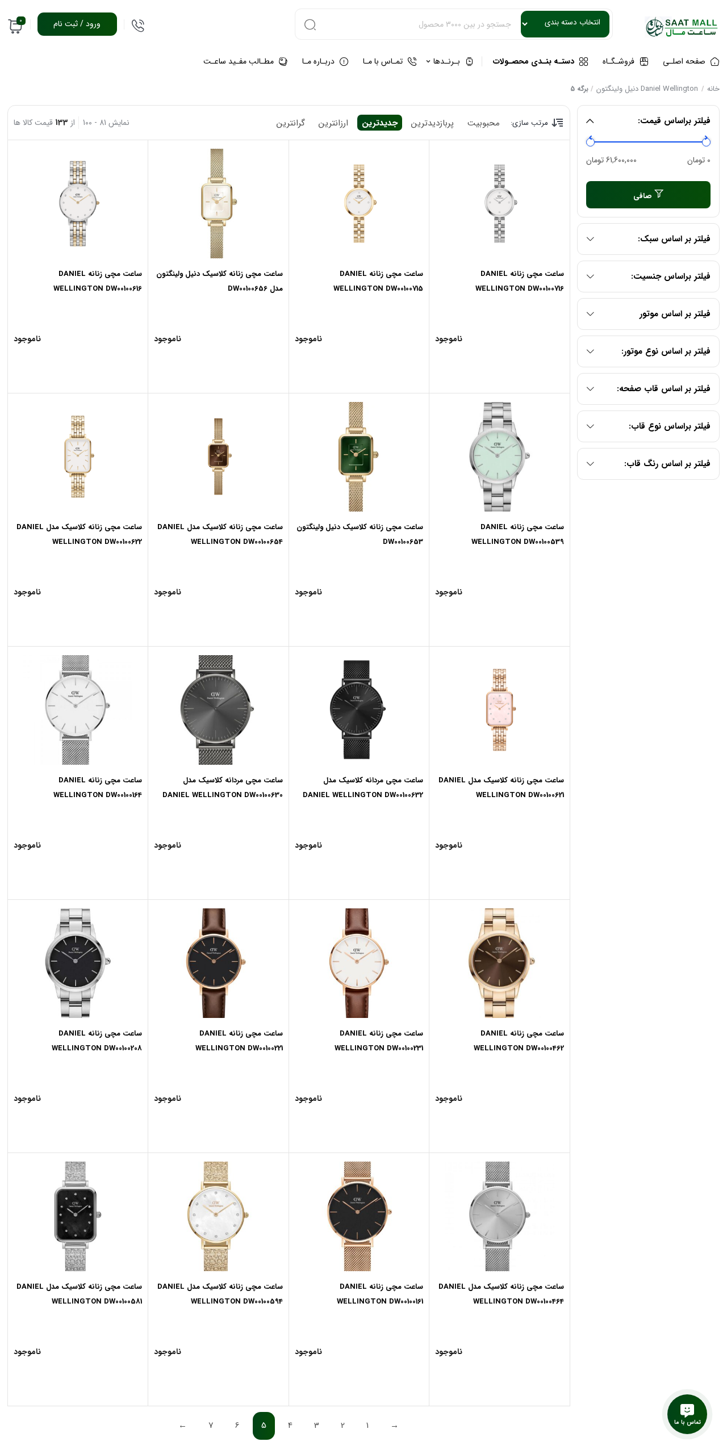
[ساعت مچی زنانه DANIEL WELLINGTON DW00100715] (359, 203)
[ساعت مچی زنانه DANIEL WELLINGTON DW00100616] (78, 203)
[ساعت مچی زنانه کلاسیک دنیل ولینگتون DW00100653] (359, 457)
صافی (642, 196)
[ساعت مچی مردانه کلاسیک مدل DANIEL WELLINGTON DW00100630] (218, 710)
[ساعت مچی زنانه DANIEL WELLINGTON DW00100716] (499, 203)
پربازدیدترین (432, 123)
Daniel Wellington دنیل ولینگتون (647, 89)
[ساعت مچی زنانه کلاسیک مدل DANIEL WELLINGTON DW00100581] (78, 1216)
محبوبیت (483, 123)
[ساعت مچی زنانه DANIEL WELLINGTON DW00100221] (218, 963)
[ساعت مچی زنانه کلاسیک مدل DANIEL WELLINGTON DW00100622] (78, 457)
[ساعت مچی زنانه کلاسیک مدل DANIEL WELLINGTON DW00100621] (499, 710)
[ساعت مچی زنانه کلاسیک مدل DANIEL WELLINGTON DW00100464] (499, 1216)
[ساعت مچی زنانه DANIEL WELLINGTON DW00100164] (78, 710)
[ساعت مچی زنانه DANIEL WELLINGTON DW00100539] (499, 457)
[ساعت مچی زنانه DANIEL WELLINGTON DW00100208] (78, 963)
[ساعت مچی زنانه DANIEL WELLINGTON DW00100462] (499, 963)
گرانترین (291, 123)
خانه (713, 89)
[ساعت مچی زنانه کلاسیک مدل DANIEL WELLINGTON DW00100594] (218, 1216)
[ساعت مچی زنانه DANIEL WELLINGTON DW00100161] (359, 1216)
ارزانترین (333, 123)
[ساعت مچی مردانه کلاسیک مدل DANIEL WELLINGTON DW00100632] (359, 710)
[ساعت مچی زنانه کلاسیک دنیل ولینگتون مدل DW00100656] (218, 203)
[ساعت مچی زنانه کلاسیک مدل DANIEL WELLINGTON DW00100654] (218, 457)
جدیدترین (380, 123)
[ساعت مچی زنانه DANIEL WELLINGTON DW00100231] (359, 963)
